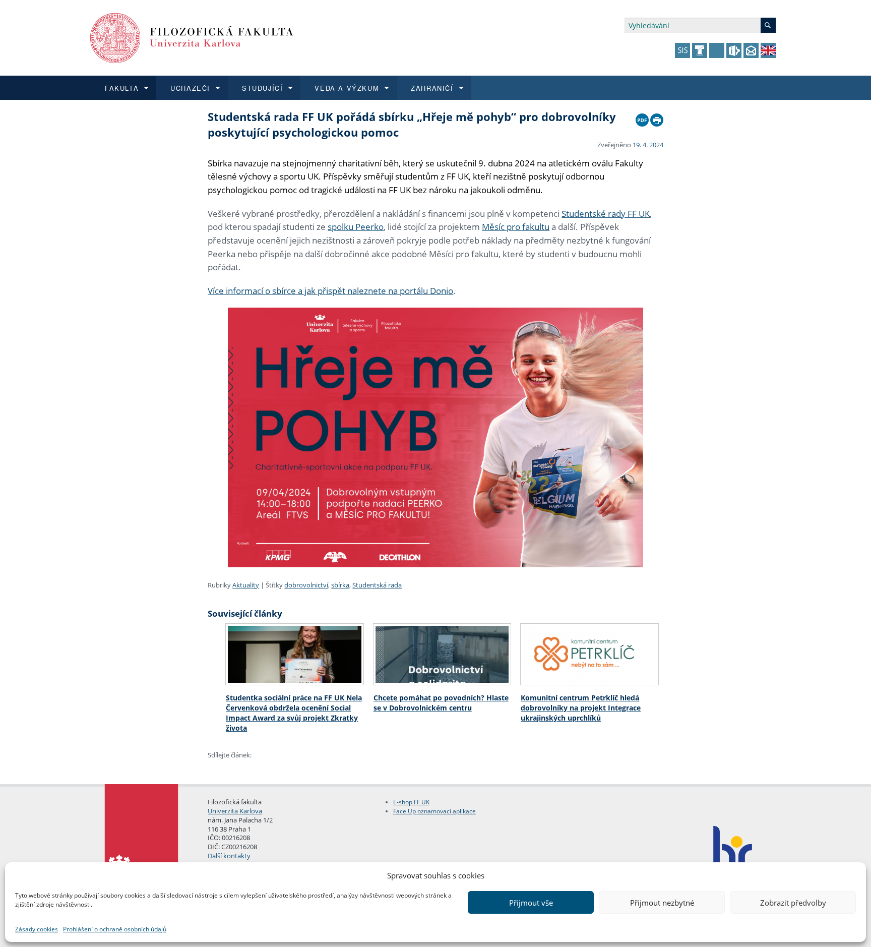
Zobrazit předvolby (793, 903)
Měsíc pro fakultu (515, 226)
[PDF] (642, 117)
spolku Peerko (356, 226)
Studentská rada (377, 584)
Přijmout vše (531, 903)
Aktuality (245, 584)
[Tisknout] (656, 117)
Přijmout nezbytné (662, 903)
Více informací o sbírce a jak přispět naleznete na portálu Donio (330, 291)
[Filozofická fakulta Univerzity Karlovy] (191, 37)
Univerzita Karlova (235, 810)
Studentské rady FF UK (606, 213)
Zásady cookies (36, 929)
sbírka (340, 584)
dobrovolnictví (306, 584)
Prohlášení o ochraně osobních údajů (114, 929)
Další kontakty (229, 855)
